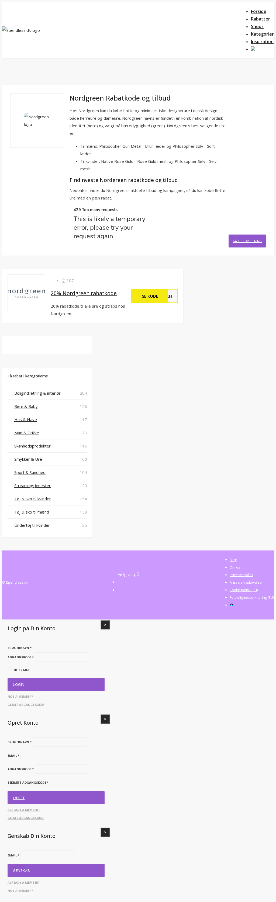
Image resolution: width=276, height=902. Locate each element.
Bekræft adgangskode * (28, 782)
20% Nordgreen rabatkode (84, 293)
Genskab (21, 870)
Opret (19, 797)
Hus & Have (25, 419)
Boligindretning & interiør (37, 393)
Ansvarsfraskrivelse (246, 582)
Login (19, 684)
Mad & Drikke (26, 432)
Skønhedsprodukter (32, 446)
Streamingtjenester (32, 485)
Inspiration (262, 41)
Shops (257, 26)
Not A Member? (20, 696)
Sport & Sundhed (30, 472)
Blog (233, 559)
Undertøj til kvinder (32, 525)
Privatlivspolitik (241, 574)
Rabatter (260, 19)
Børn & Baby (26, 406)
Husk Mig (22, 670)
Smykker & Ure (28, 459)
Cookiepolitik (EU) (244, 589)
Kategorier (262, 34)
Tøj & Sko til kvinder (32, 498)
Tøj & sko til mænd (31, 512)
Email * (13, 755)
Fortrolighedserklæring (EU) (252, 597)
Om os (235, 567)
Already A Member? (24, 810)
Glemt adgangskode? (26, 705)
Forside (258, 11)
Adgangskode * (21, 657)
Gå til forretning (247, 241)
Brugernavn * (20, 648)
